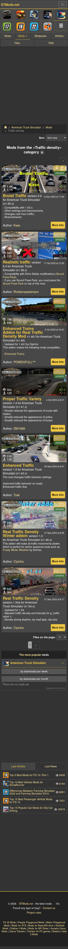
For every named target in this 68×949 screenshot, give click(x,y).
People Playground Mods (31, 922)
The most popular (30, 654)
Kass (17, 225)
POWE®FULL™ (24, 362)
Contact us (49, 908)
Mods (49, 127)
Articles (59, 36)
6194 (37, 783)
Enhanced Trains (14, 354)
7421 (37, 800)
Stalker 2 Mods (18, 928)
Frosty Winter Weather (16, 550)
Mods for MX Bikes (38, 928)
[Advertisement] (34, 87)
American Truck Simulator (26, 127)
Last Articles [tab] (18, 766)
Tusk (17, 495)
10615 (37, 809)
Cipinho (19, 561)
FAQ (51, 43)
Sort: (42, 138)
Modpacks (40, 36)
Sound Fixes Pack (13, 283)
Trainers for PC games (38, 931)
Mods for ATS (19, 925)
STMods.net (26, 903)
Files (17, 43)
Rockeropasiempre (26, 291)
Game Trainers (17, 931)
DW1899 (19, 428)
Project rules (34, 912)
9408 (37, 775)
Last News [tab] (51, 766)
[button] (34, 663)
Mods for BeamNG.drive (40, 925)
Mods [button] (21, 36)
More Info (58, 225)
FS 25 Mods (9, 922)
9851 (37, 792)
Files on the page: (44, 637)
